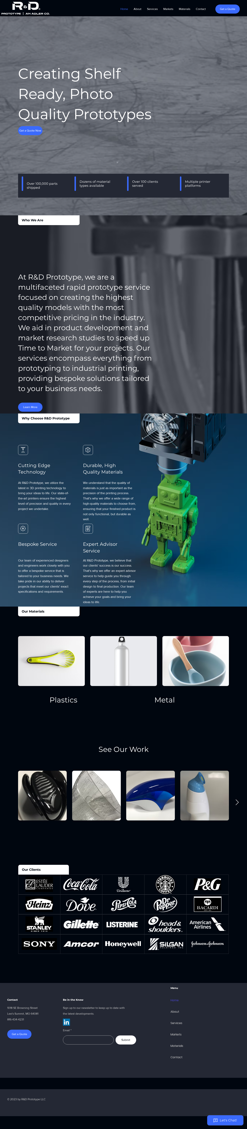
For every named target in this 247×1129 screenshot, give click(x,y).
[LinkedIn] (66, 1022)
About (175, 1012)
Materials (177, 1046)
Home (175, 1000)
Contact (176, 1057)
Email (66, 1030)
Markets (176, 1034)
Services (176, 1023)
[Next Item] (237, 802)
